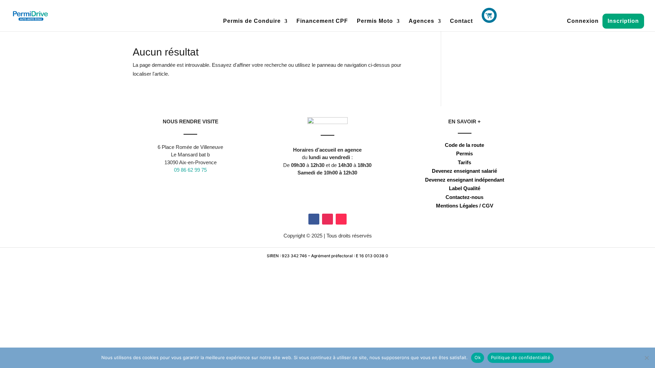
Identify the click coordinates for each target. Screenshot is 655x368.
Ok (478, 357)
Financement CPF (322, 21)
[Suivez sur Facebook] (313, 219)
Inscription (623, 21)
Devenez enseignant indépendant (464, 180)
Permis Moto (375, 21)
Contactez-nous (464, 197)
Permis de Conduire (252, 21)
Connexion (583, 21)
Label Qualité (464, 188)
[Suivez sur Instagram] (327, 219)
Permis (464, 153)
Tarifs (464, 162)
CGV (487, 206)
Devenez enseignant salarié (464, 171)
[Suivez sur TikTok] (341, 219)
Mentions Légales (457, 206)
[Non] (646, 357)
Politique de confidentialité (520, 357)
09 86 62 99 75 (190, 170)
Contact (461, 21)
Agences (421, 21)
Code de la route (464, 145)
